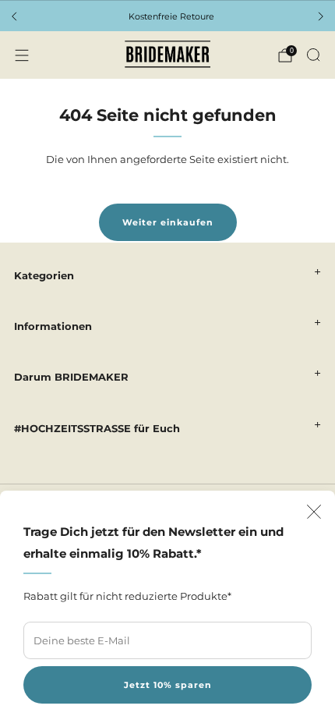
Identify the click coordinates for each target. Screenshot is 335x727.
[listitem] (167, 16)
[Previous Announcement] (14, 16)
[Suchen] (313, 54)
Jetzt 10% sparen (168, 684)
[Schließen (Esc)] (314, 512)
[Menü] (22, 55)
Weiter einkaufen (167, 222)
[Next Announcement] (321, 16)
